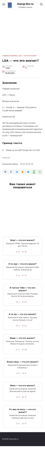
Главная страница (9, 55)
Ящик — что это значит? (22, 338)
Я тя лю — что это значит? (22, 314)
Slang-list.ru (25, 4)
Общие (7, 158)
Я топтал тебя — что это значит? (22, 289)
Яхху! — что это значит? (22, 240)
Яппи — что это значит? (22, 385)
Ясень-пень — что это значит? (22, 362)
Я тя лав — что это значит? (22, 264)
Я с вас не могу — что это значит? (22, 410)
